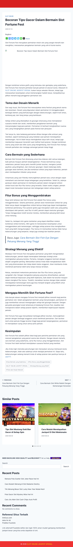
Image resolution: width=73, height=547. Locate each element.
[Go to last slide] (5, 424)
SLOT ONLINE (9, 16)
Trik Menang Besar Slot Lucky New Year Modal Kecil (24, 489)
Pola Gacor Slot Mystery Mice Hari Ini (19, 494)
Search (5, 463)
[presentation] (18, 414)
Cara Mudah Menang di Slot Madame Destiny (22, 484)
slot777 (8, 357)
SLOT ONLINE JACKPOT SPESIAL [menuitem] (18, 90)
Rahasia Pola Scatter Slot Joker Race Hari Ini (22, 479)
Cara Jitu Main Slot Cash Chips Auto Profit (21, 500)
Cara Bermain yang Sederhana (16, 362)
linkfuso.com (7, 518)
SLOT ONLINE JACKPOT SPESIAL (17, 366)
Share (28, 39)
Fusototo (16, 528)
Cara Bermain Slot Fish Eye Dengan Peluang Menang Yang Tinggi (15, 383)
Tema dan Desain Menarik (14, 370)
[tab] (32, 446)
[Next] (67, 424)
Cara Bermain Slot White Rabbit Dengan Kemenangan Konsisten (55, 383)
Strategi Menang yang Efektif (39, 366)
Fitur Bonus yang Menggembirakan (39, 362)
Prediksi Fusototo (8, 523)
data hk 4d (6, 520)
